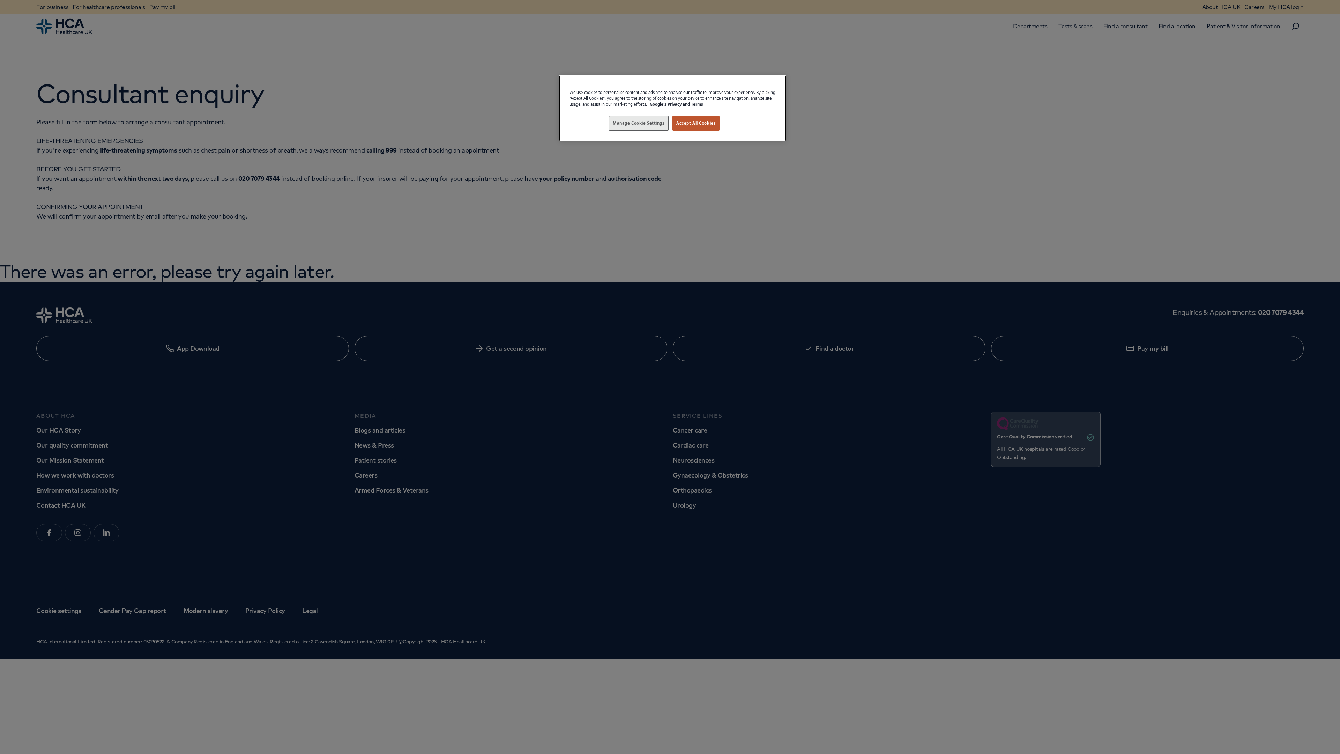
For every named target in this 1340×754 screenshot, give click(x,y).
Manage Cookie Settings (639, 123)
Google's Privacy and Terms (676, 104)
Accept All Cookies (696, 123)
